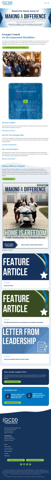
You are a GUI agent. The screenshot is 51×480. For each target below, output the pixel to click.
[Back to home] (7, 3)
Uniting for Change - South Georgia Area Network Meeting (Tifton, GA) (18, 396)
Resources (7, 456)
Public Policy (7, 446)
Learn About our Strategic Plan (9, 144)
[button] (46, 3)
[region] (25, 17)
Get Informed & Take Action (8, 130)
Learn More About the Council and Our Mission (15, 47)
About (5, 444)
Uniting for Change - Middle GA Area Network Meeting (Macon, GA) (39, 395)
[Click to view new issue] (25, 215)
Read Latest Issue (9, 179)
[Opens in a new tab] (21, 464)
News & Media (8, 451)
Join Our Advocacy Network (35, 460)
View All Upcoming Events (13, 402)
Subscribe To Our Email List (16, 460)
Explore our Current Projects (8, 158)
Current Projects (8, 449)
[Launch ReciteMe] (5, 475)
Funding (6, 453)
